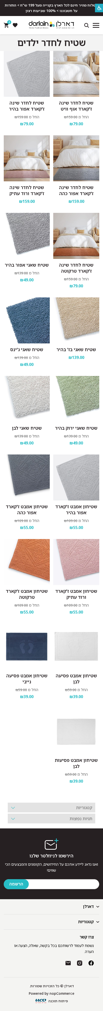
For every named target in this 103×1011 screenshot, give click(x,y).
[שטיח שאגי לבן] (27, 399)
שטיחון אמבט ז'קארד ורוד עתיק (76, 594)
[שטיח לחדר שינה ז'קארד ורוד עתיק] (27, 158)
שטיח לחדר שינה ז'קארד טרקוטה (76, 268)
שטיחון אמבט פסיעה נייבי (27, 679)
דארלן (88, 906)
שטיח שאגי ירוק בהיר (76, 428)
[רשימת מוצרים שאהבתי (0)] (15, 25)
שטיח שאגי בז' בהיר (76, 349)
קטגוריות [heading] (84, 807)
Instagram (79, 963)
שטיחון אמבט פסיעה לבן (76, 679)
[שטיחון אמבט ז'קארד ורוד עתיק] (76, 562)
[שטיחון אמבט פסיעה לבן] (76, 647)
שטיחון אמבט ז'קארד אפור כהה (27, 509)
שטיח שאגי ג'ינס (26, 349)
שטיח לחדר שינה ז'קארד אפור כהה (76, 190)
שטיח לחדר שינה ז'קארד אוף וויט (76, 106)
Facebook (91, 963)
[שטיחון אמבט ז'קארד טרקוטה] (27, 562)
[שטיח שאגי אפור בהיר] (27, 236)
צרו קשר (87, 937)
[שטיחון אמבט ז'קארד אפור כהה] (27, 477)
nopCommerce (62, 993)
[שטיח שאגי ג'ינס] (27, 320)
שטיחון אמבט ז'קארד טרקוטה (27, 594)
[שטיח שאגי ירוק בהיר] (76, 399)
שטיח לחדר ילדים (51, 42)
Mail (68, 963)
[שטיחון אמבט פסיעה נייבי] (27, 647)
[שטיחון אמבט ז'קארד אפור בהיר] (76, 477)
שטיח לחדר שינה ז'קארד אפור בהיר (26, 106)
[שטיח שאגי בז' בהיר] (76, 320)
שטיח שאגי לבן (27, 428)
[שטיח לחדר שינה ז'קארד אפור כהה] (76, 158)
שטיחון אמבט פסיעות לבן (76, 763)
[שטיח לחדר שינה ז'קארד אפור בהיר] (27, 74)
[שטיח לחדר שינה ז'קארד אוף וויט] (76, 74)
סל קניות (8, 23)
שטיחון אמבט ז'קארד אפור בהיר (76, 509)
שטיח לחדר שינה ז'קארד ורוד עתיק (27, 190)
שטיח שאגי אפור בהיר (27, 265)
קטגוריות (86, 921)
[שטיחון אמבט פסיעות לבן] (76, 731)
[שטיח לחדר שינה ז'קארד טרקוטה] (76, 236)
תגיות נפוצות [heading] (81, 818)
